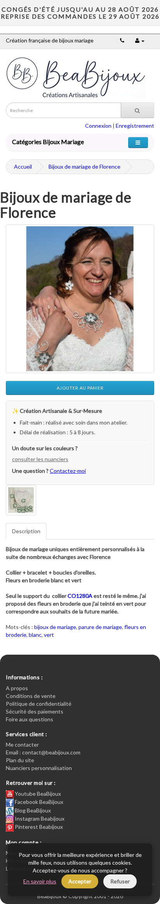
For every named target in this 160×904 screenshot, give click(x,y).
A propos (17, 688)
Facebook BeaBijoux (38, 801)
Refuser (120, 881)
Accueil (23, 166)
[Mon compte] (139, 40)
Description (26, 531)
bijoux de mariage (55, 627)
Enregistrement (135, 125)
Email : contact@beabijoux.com (43, 752)
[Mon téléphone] (122, 40)
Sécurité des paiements (34, 711)
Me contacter (22, 744)
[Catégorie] (138, 142)
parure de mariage (100, 627)
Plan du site (20, 760)
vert (49, 634)
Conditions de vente (31, 696)
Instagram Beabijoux (39, 818)
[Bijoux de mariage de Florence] (80, 298)
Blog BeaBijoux (32, 810)
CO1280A (80, 595)
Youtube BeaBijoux (37, 793)
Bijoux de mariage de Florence (84, 166)
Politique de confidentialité (38, 703)
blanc (35, 634)
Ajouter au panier (80, 387)
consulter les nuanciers (40, 459)
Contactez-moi (68, 470)
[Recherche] (137, 110)
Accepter (79, 881)
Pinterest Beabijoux (38, 826)
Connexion (98, 125)
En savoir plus (39, 881)
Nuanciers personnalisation (39, 768)
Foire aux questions (29, 719)
